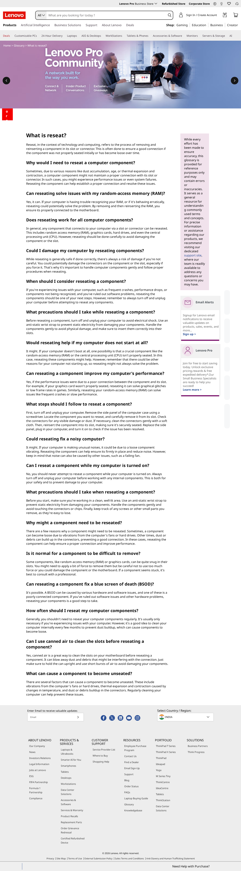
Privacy (50, 858)
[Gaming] (189, 25)
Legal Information (39, 764)
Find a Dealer (131, 762)
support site (192, 255)
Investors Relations (40, 758)
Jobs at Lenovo (37, 770)
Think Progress (196, 752)
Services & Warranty (72, 810)
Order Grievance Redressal (70, 830)
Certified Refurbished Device (73, 840)
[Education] (207, 25)
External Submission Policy (98, 858)
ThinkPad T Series (165, 746)
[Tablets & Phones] (150, 36)
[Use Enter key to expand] (219, 15)
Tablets (65, 771)
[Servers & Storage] (226, 36)
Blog (126, 780)
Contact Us (130, 756)
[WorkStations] (124, 36)
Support (128, 774)
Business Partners (198, 746)
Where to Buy (100, 755)
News (32, 752)
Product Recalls (69, 816)
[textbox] (186, 717)
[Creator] (239, 25)
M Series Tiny (163, 776)
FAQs (127, 792)
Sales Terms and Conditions (129, 858)
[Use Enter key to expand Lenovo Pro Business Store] (155, 3)
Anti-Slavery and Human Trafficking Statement (170, 858)
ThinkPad (161, 758)
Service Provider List (104, 749)
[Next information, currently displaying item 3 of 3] (234, 80)
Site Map (61, 858)
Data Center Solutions (67, 792)
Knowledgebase (133, 810)
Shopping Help (101, 761)
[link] (221, 4)
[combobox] (41, 15)
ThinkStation (163, 800)
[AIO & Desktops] (102, 36)
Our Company (37, 746)
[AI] (234, 36)
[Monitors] (199, 36)
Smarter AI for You (71, 759)
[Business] (224, 25)
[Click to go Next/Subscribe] (78, 717)
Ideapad (160, 764)
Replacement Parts (71, 822)
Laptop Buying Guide (136, 798)
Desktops (66, 777)
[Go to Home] (14, 15)
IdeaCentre (162, 788)
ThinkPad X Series (166, 752)
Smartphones (68, 765)
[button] (214, 4)
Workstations (68, 784)
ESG (31, 776)
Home (7, 45)
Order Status (131, 786)
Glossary (19, 45)
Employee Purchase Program (135, 748)
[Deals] (11, 36)
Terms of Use (75, 858)
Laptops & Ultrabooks (67, 751)
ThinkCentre (163, 782)
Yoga (158, 770)
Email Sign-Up (132, 768)
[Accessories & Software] (183, 36)
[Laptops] (78, 36)
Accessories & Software (68, 802)
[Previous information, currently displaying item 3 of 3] (6, 80)
